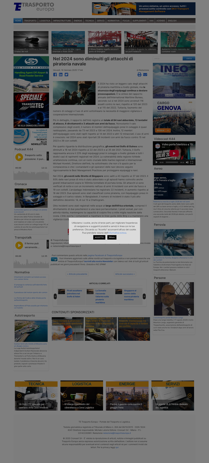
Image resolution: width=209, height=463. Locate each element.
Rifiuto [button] (112, 237)
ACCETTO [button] (99, 237)
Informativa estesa (117, 232)
